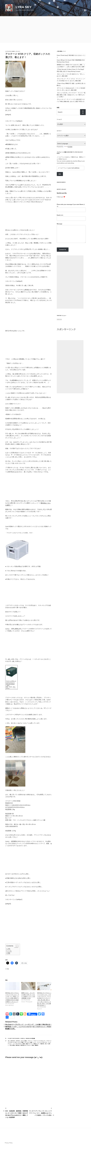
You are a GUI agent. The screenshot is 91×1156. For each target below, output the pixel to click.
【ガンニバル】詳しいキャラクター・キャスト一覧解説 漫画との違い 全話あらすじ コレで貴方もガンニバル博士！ (71, 94)
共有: (9, 948)
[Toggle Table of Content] (16, 946)
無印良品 (18, 1045)
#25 (8, 1040)
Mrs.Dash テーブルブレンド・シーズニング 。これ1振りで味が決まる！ (28, 1024)
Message (59, 223)
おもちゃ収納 (24, 1040)
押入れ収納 (12, 1045)
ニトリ (34, 1042)
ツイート (59, 319)
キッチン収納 (20, 1042)
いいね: (10, 951)
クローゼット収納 (28, 1042)
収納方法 (42, 1043)
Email (60, 215)
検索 (58, 107)
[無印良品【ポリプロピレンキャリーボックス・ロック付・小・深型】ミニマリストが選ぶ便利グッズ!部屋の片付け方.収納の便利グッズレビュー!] (12, 986)
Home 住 (22, 1038)
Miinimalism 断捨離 (30, 1038)
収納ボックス (36, 1043)
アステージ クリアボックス (39, 1040)
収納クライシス (29, 1043)
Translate (69, 146)
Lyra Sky (23, 7)
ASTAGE (18, 1040)
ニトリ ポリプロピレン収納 (19, 1043)
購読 (60, 174)
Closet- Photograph (13, 1038)
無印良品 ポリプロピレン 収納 (27, 1045)
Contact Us (62, 249)
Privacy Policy (9, 1142)
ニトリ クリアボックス (42, 1042)
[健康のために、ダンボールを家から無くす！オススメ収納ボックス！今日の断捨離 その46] (28, 986)
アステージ (30, 1040)
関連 (9, 953)
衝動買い (37, 1045)
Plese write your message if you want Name (71, 205)
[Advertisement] (45, 29)
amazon (12, 1040)
